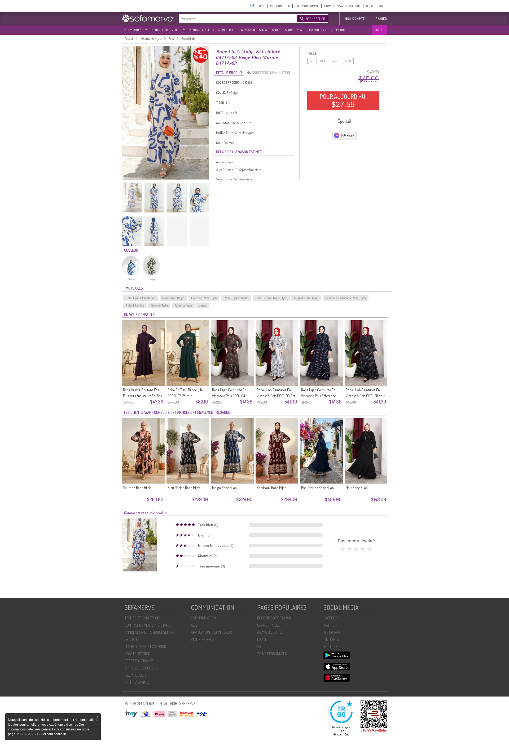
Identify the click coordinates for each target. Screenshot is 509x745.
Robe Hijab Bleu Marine (140, 298)
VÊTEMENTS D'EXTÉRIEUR (198, 30)
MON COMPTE (355, 19)
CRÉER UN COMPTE (307, 6)
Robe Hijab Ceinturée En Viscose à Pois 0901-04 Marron (229, 396)
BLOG (369, 6)
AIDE (381, 6)
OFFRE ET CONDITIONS (141, 668)
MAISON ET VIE (318, 30)
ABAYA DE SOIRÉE (270, 632)
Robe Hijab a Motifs (236, 298)
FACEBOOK (331, 618)
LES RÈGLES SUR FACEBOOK (145, 646)
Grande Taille (159, 305)
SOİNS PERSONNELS (272, 653)
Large (202, 305)
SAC (260, 646)
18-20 (347, 61)
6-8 (312, 61)
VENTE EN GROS (202, 639)
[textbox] (236, 18)
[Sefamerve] (149, 18)
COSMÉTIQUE (339, 30)
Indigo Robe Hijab (224, 487)
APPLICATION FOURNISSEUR (211, 632)
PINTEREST (331, 639)
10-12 (323, 61)
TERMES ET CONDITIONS (142, 618)
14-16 (335, 61)
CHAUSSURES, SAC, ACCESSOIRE (261, 30)
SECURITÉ (132, 639)
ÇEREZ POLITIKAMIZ (139, 661)
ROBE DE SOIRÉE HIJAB (274, 618)
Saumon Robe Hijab (137, 487)
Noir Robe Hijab (357, 487)
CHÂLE (262, 639)
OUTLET (379, 30)
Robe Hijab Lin (134, 305)
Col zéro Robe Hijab (204, 298)
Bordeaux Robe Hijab (271, 487)
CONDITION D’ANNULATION (271, 72)
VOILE (175, 30)
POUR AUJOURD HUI (343, 101)
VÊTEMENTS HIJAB (156, 30)
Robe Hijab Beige (173, 298)
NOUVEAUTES (133, 30)
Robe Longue (183, 305)
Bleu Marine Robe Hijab (184, 487)
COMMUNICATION (203, 618)
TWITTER (329, 625)
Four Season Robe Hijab (271, 298)
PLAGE (301, 30)
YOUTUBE (330, 646)
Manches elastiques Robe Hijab (345, 298)
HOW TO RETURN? (137, 653)
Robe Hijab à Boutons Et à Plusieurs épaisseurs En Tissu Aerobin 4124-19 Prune (143, 396)
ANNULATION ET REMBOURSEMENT (150, 632)
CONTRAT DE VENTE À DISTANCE (148, 625)
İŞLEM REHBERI (135, 675)
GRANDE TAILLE (227, 30)
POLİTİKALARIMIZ (137, 682)
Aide (194, 625)
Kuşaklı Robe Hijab (306, 298)
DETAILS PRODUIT (229, 72)
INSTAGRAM (332, 632)
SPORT (289, 30)
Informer (347, 136)
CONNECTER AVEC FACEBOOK (342, 6)
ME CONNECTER (280, 6)
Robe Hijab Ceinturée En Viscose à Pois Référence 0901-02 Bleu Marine (318, 396)
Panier (381, 19)
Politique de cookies (30, 734)
